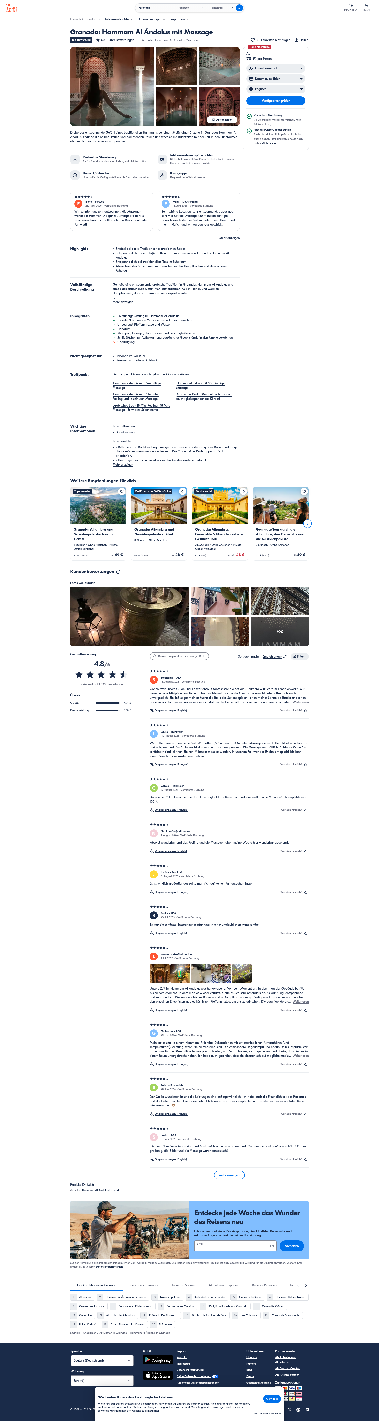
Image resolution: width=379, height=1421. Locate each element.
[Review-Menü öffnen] (305, 680)
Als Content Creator (287, 1368)
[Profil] (366, 5)
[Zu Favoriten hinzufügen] (121, 491)
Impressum (183, 1363)
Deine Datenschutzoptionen (194, 1376)
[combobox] (275, 656)
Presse (250, 1376)
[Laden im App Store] (158, 1375)
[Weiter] (307, 523)
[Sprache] (350, 5)
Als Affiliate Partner (287, 1374)
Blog (249, 1370)
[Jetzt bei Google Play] (158, 1360)
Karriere (251, 1363)
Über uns (251, 1357)
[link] (98, 524)
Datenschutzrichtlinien (109, 1266)
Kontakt (182, 1357)
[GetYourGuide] (11, 8)
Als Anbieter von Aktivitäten (285, 1360)
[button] (114, 40)
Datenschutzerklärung (190, 1370)
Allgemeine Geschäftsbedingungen (198, 1382)
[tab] (96, 1285)
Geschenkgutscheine (258, 1382)
